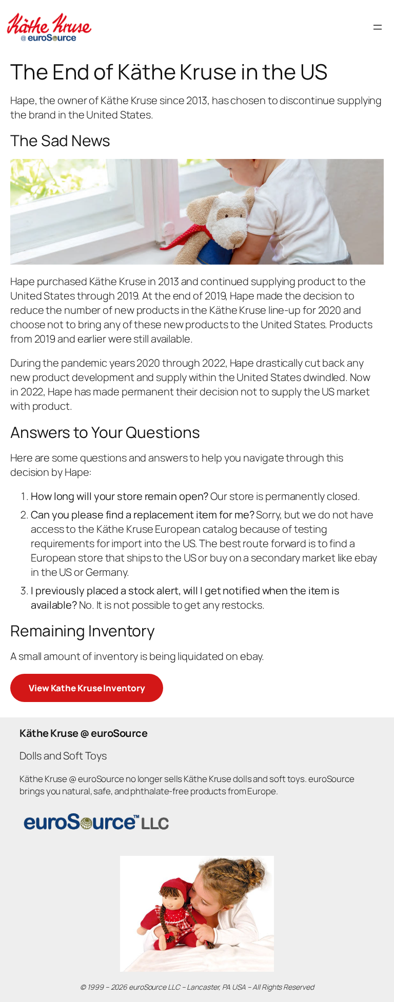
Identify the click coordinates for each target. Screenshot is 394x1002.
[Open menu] (377, 27)
